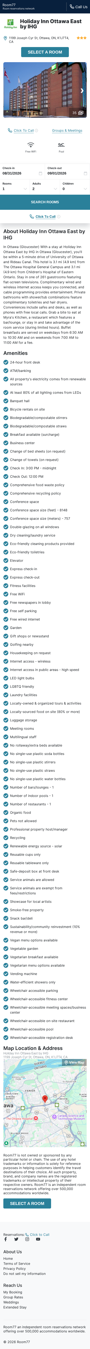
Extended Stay (15, 1307)
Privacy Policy (14, 1268)
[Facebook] (5, 1240)
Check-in (9, 168)
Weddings (11, 1302)
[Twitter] (16, 1240)
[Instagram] (27, 1240)
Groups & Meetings (67, 130)
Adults (36, 183)
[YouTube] (38, 1240)
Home (8, 1258)
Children (68, 183)
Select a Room (45, 52)
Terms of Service (16, 1263)
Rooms (7, 183)
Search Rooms (45, 202)
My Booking (12, 1292)
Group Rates (13, 1297)
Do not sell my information (24, 1274)
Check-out (55, 168)
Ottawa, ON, (48, 38)
